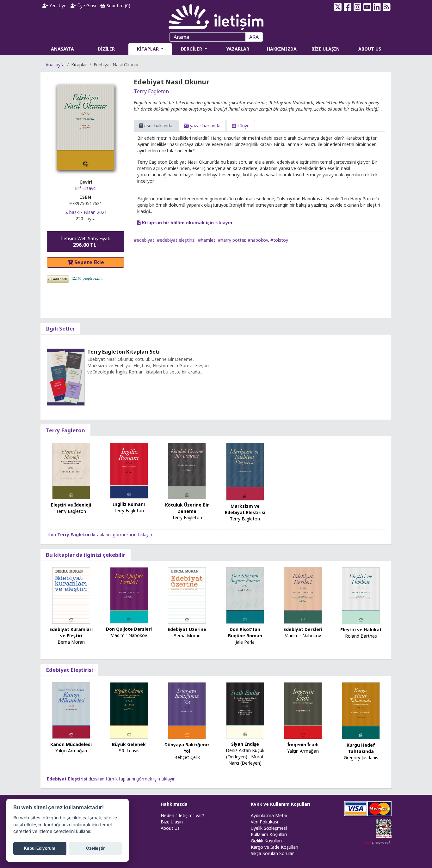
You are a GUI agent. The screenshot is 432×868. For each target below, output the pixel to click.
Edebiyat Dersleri (302, 629)
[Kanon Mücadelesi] (71, 710)
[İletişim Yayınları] (216, 16)
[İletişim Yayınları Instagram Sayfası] (357, 7)
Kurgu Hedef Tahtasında (361, 748)
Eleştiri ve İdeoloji (71, 505)
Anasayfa (55, 65)
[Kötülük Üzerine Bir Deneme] (187, 470)
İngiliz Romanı (129, 504)
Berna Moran (71, 642)
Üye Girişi (86, 6)
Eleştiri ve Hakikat (361, 630)
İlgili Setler (60, 328)
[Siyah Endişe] (245, 710)
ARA (254, 36)
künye (243, 126)
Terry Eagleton (151, 91)
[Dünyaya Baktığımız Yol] (187, 710)
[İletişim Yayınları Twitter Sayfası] (338, 7)
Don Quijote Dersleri (129, 629)
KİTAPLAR (148, 49)
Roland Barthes (361, 636)
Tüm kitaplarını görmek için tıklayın (99, 534)
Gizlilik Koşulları (266, 841)
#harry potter (231, 240)
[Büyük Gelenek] (129, 710)
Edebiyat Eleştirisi (69, 669)
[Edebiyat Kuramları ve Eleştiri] (71, 595)
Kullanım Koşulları (269, 834)
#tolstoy (279, 240)
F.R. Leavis (128, 751)
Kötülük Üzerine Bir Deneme (187, 508)
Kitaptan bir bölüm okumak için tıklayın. (187, 223)
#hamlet (206, 240)
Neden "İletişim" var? (182, 815)
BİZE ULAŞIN (326, 49)
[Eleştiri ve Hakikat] (361, 595)
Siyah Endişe (245, 744)
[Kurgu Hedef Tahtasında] (361, 710)
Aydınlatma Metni (269, 815)
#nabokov (258, 240)
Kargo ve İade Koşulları (274, 847)
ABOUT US (369, 49)
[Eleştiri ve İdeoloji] (71, 470)
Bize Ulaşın (172, 822)
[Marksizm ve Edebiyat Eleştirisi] (245, 471)
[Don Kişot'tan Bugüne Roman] (245, 595)
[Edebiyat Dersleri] (303, 595)
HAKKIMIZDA (282, 49)
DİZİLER (106, 49)
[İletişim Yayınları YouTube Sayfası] (367, 7)
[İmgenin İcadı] (303, 710)
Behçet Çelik (187, 757)
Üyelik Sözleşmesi (269, 828)
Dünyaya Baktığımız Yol (187, 748)
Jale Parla (245, 642)
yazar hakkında (204, 126)
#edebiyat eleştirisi (176, 240)
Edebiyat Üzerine (187, 629)
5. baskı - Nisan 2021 (86, 212)
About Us (170, 828)
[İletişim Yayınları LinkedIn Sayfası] (377, 7)
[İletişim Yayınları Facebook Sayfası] (348, 7)
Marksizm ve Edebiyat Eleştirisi (245, 509)
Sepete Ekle (88, 262)
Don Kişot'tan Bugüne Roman (245, 632)
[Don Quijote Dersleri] (129, 595)
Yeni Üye (57, 6)
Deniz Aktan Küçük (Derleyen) (245, 753)
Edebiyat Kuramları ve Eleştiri (71, 632)
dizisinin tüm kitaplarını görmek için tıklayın (111, 779)
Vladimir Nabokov (129, 635)
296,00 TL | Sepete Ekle (397, 844)
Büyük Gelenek (129, 744)
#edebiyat (144, 240)
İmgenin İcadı (302, 745)
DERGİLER (192, 49)
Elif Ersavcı (85, 188)
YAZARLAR (237, 49)
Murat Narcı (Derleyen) (246, 760)
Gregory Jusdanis (361, 758)
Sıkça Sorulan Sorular (272, 853)
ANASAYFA (62, 49)
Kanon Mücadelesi (71, 744)
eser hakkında (157, 126)
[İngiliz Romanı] (129, 470)
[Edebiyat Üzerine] (187, 595)
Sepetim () (117, 6)
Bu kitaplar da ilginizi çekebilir (85, 554)
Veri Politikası (264, 822)
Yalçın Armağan (71, 751)
